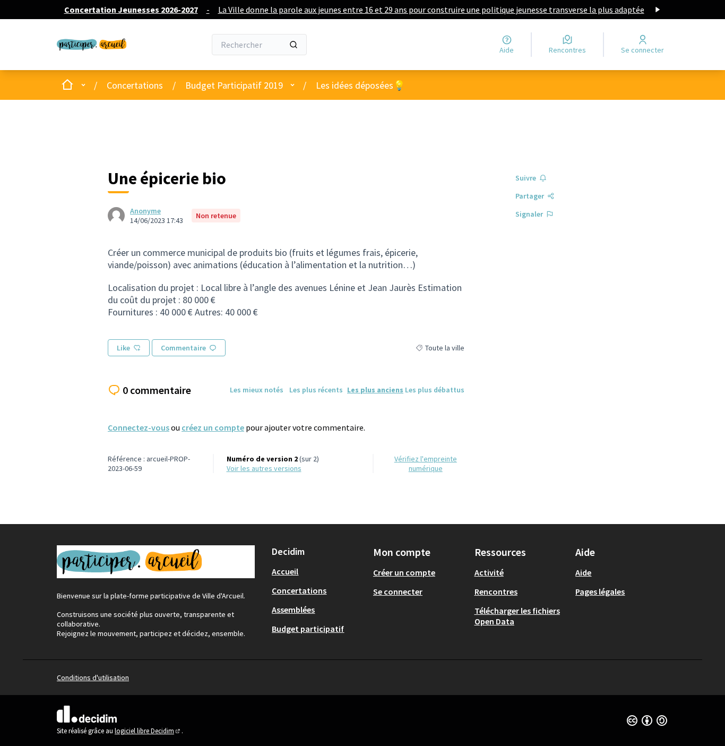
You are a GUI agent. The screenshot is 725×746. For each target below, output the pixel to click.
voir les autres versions (264, 468)
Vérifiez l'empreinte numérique (425, 463)
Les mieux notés (256, 390)
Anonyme (145, 211)
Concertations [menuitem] (299, 590)
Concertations (135, 85)
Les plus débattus (434, 390)
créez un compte (213, 427)
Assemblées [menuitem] (293, 609)
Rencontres (495, 591)
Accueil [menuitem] (285, 571)
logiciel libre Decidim (148, 730)
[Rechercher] (293, 45)
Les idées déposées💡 (360, 85)
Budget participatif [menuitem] (308, 628)
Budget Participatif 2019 (234, 85)
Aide (583, 572)
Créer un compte (404, 572)
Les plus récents (316, 390)
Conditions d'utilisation (93, 677)
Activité (489, 572)
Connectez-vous (138, 427)
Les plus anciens (375, 390)
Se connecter (397, 591)
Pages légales (600, 591)
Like (123, 348)
